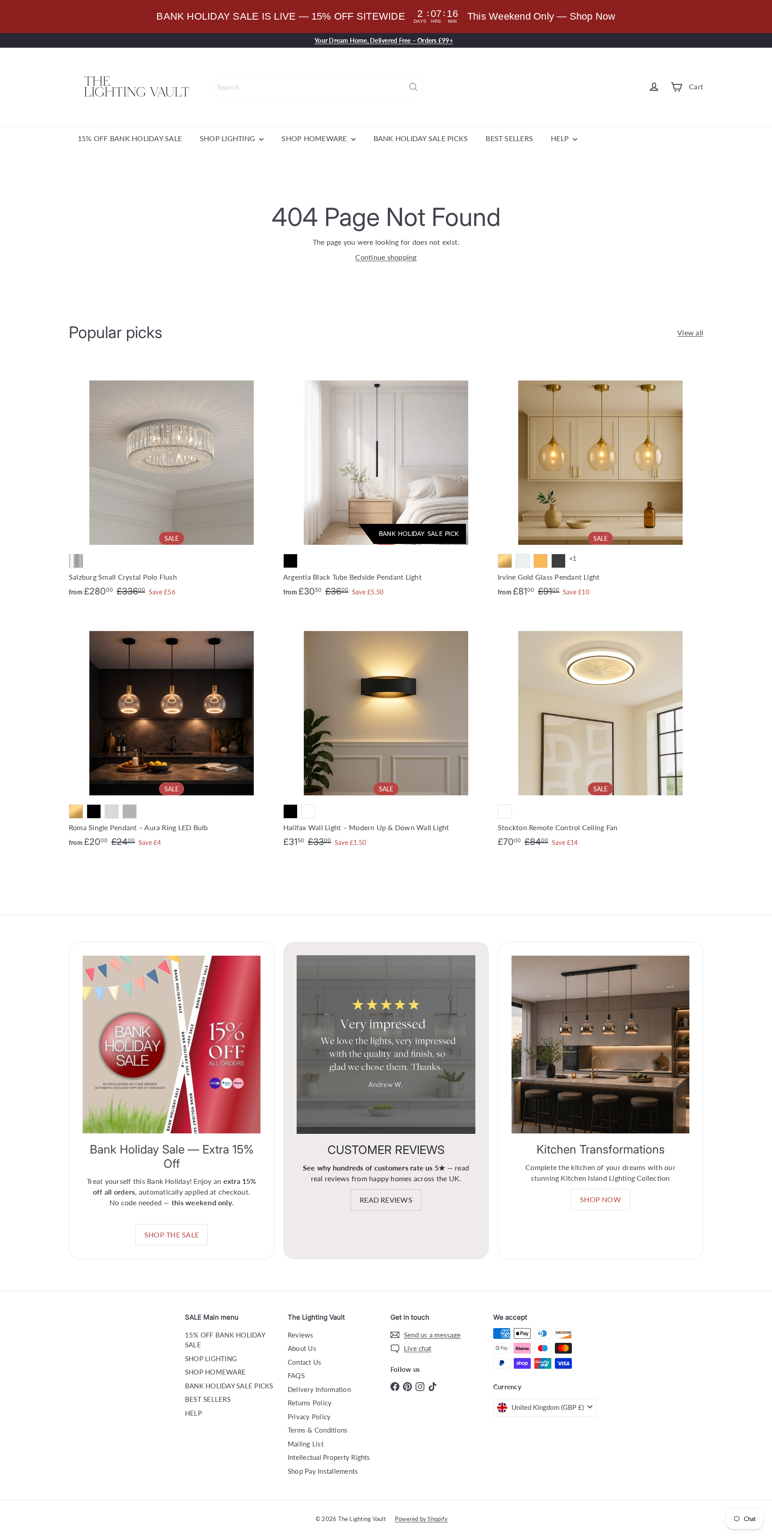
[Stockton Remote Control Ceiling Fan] (600, 733)
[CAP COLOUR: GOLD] (76, 811)
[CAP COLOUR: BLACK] (94, 811)
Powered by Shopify (421, 1518)
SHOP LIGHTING (228, 138)
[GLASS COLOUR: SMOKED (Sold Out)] (558, 561)
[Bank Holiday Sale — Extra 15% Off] (171, 1044)
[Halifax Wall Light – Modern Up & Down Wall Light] (386, 733)
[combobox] (318, 86)
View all (690, 332)
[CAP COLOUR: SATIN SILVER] (129, 811)
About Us (302, 1348)
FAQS (296, 1375)
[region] (386, 16)
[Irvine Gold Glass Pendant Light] (600, 483)
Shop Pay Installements (323, 1471)
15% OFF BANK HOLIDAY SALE (130, 138)
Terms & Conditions (318, 1430)
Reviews (301, 1335)
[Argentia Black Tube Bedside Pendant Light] (386, 483)
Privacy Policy (309, 1417)
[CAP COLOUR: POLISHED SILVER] (112, 811)
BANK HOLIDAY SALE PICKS (420, 138)
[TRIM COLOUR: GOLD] (505, 561)
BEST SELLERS (509, 138)
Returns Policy (309, 1403)
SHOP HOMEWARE (314, 138)
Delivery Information (319, 1389)
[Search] (413, 86)
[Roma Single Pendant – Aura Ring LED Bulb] (171, 733)
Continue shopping (385, 257)
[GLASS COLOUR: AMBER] (540, 561)
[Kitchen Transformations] (600, 1044)
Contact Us (304, 1362)
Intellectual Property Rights (329, 1457)
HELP (561, 138)
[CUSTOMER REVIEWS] (386, 1044)
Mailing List (305, 1444)
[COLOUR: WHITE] (308, 811)
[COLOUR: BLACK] (290, 561)
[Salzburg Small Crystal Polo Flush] (171, 483)
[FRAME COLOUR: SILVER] (76, 561)
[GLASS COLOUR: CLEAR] (523, 561)
